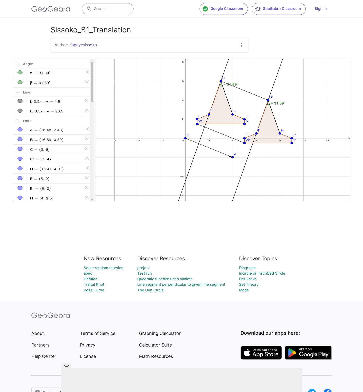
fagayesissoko (83, 44)
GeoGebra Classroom (282, 8)
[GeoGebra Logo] (50, 9)
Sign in (321, 8)
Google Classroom (226, 8)
